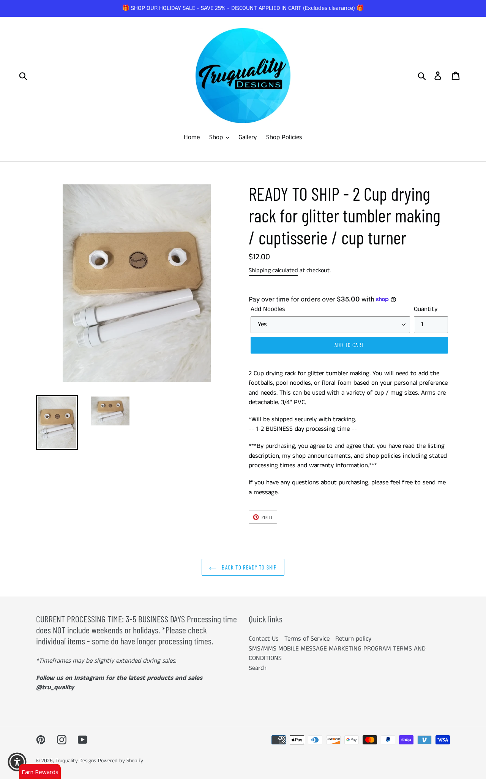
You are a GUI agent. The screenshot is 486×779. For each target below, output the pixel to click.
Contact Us (264, 638)
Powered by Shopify (120, 761)
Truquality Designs (75, 761)
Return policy (353, 638)
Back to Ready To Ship (248, 567)
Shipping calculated (273, 270)
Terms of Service (307, 638)
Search (258, 668)
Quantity (425, 309)
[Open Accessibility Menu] (17, 761)
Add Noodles (268, 309)
